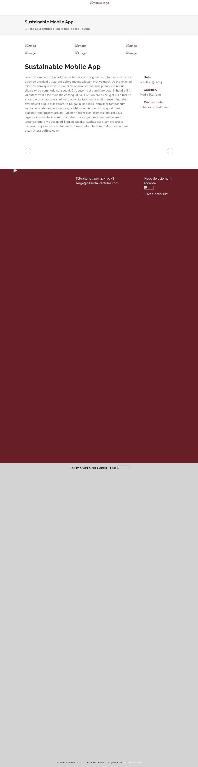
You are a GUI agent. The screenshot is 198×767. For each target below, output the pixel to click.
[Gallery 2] (99, 46)
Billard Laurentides (38, 29)
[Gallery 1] (48, 46)
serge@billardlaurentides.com (97, 183)
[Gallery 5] (99, 53)
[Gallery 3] (149, 46)
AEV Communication (132, 762)
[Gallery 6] (149, 53)
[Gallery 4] (48, 53)
